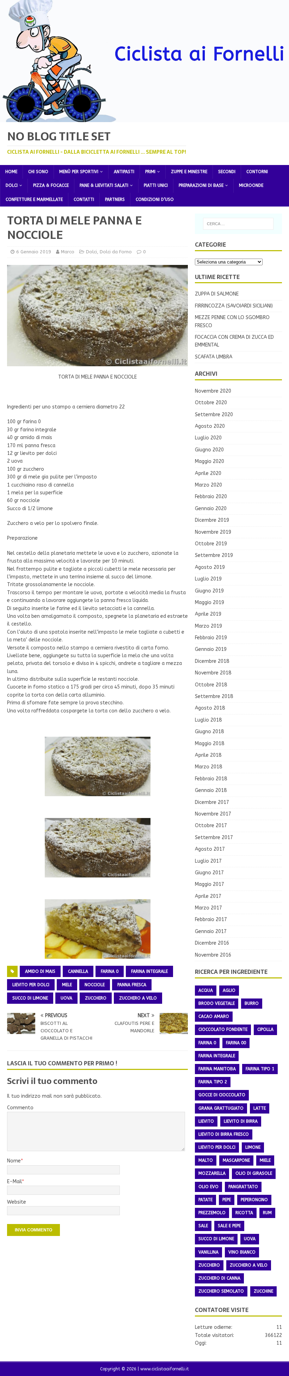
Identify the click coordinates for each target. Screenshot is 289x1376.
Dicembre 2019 (212, 520)
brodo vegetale (216, 1003)
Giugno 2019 (209, 591)
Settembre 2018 (214, 696)
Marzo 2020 (208, 485)
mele (67, 984)
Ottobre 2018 (211, 685)
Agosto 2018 (210, 708)
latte (259, 1108)
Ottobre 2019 (211, 544)
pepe (226, 1199)
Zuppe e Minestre (189, 171)
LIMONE (252, 1147)
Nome (14, 1161)
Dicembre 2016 (212, 943)
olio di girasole (253, 1173)
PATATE (205, 1199)
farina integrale (149, 971)
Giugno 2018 (209, 732)
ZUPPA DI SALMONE (217, 294)
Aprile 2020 (208, 473)
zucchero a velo (138, 998)
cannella (78, 971)
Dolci (12, 185)
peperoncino (254, 1199)
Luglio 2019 (208, 579)
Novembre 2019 (213, 532)
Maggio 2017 (209, 884)
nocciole (95, 984)
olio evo (208, 1186)
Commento (20, 1108)
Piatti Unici (156, 185)
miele (265, 1160)
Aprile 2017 (208, 896)
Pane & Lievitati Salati (104, 185)
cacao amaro (213, 1016)
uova (66, 998)
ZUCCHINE (263, 1291)
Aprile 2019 (208, 614)
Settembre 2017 (214, 838)
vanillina (208, 1252)
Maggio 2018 (209, 744)
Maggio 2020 (209, 461)
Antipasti (124, 171)
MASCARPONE (236, 1160)
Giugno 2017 (209, 873)
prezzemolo (212, 1212)
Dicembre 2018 (212, 661)
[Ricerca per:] (238, 224)
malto (205, 1160)
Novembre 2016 (213, 955)
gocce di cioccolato (221, 1094)
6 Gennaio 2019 (33, 251)
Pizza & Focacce (51, 185)
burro (252, 1003)
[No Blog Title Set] (144, 118)
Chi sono (38, 171)
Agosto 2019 (210, 567)
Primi (150, 171)
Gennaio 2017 (211, 931)
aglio (229, 990)
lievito (206, 1121)
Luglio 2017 (208, 861)
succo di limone (30, 998)
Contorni (257, 171)
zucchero (95, 998)
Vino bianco (242, 1252)
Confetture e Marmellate (34, 199)
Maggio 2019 (209, 602)
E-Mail (14, 1182)
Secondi (226, 171)
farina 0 (109, 971)
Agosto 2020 (210, 426)
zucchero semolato (221, 1291)
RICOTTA (244, 1212)
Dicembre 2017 (212, 802)
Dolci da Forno (116, 251)
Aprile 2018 (208, 755)
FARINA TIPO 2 (212, 1081)
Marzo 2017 (208, 908)
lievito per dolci (30, 984)
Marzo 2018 (208, 767)
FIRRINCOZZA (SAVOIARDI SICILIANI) (234, 306)
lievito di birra (241, 1121)
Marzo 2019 (208, 626)
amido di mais (40, 971)
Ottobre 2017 (211, 826)
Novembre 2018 (213, 673)
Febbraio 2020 (211, 497)
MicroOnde (251, 185)
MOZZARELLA (212, 1173)
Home (11, 171)
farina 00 (236, 1042)
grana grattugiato (221, 1108)
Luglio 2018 (208, 720)
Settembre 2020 (214, 415)
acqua (205, 990)
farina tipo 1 (260, 1068)
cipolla (265, 1029)
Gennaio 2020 (211, 509)
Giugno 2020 (209, 450)
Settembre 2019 (214, 555)
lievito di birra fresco (223, 1134)
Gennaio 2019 (211, 649)
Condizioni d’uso (155, 199)
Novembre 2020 (213, 391)
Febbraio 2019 (211, 638)
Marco (67, 251)
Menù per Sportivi (78, 171)
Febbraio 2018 (211, 779)
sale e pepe (229, 1225)
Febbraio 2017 (211, 919)
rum (267, 1212)
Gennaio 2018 (211, 790)
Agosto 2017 (210, 849)
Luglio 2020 (208, 438)
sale (203, 1225)
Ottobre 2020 (211, 403)
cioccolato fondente (222, 1029)
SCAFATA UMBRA (213, 357)
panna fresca (131, 984)
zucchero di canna (219, 1278)
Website (16, 1202)
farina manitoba (217, 1068)
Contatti (84, 199)
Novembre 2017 (213, 814)
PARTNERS (115, 199)
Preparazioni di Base (201, 185)
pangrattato (243, 1186)
